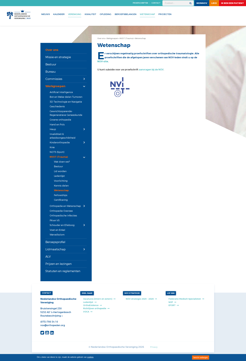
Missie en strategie (58, 57)
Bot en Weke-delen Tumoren (66, 96)
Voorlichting (60, 180)
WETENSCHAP (147, 14)
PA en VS (55, 220)
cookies (90, 357)
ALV (48, 257)
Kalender (59, 14)
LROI (214, 3)
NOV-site (102, 61)
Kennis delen (61, 185)
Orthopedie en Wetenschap (65, 206)
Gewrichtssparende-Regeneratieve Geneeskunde (66, 113)
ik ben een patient (232, 3)
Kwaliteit (90, 14)
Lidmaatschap (55, 249)
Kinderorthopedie (60, 142)
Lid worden (60, 171)
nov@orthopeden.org (52, 325)
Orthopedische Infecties (63, 215)
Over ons (51, 50)
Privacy (153, 347)
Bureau (50, 72)
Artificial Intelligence (61, 92)
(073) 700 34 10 (49, 321)
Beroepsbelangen (125, 14)
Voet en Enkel (57, 230)
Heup (53, 129)
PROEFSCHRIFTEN (140, 3)
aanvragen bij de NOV (151, 69)
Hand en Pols (57, 124)
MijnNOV (201, 3)
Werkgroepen (55, 86)
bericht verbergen (200, 357)
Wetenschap (61, 190)
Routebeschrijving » (51, 315)
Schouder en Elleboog (62, 225)
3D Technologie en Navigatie (66, 101)
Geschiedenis (57, 106)
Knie (52, 147)
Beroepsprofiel (55, 242)
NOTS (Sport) (57, 152)
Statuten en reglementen (62, 271)
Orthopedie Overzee (61, 210)
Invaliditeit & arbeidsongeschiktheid (62, 136)
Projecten (164, 14)
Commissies (53, 79)
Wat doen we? (62, 161)
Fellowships (60, 195)
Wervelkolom (57, 234)
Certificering (61, 199)
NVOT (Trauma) (59, 156)
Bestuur (50, 64)
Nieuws (45, 14)
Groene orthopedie (60, 119)
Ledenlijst (59, 176)
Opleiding (105, 14)
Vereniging (74, 14)
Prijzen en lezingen (58, 264)
